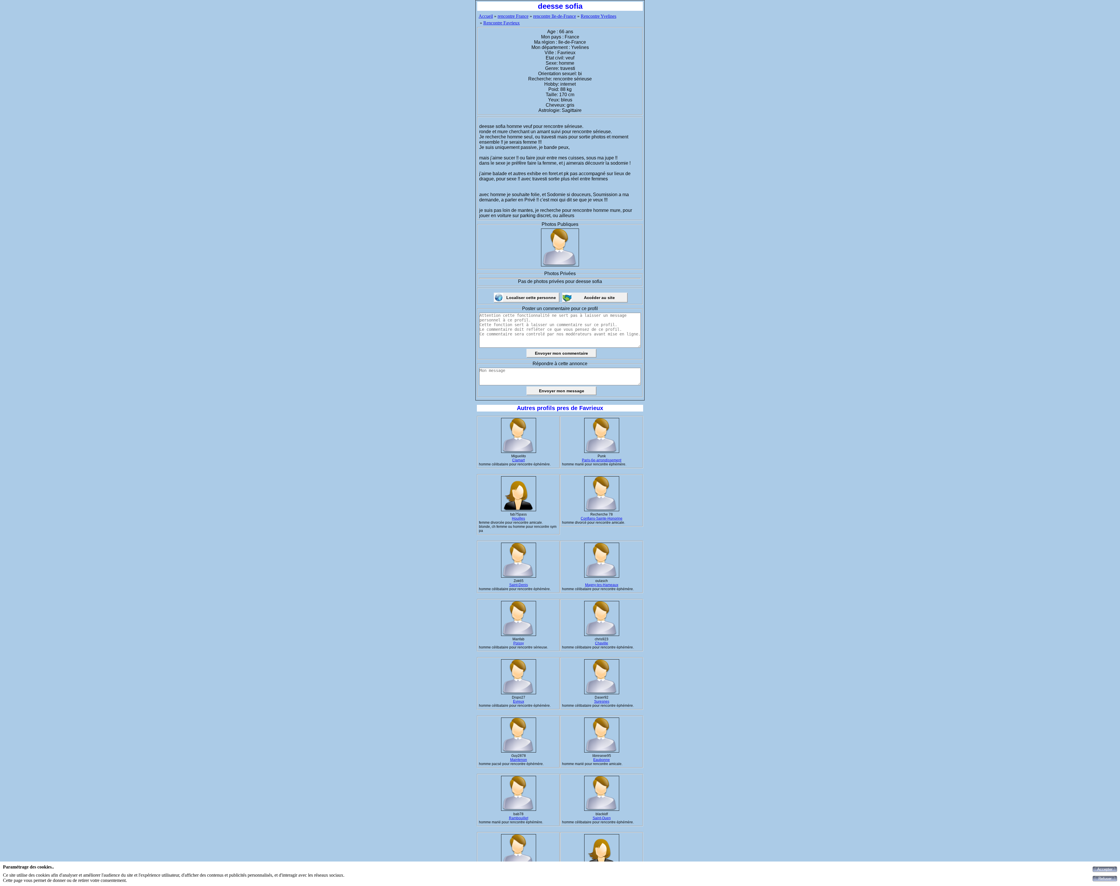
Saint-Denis (518, 585)
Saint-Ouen (602, 818)
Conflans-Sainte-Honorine (601, 518)
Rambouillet (518, 818)
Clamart (518, 460)
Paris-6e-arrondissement (601, 460)
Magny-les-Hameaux (601, 585)
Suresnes (601, 701)
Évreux (518, 701)
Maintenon (518, 760)
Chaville (601, 643)
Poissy (518, 643)
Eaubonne (601, 760)
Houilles (518, 518)
